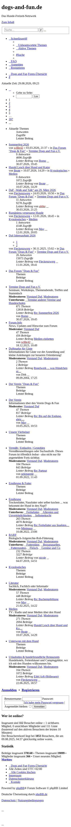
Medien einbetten (44, 338)
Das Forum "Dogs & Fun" (24, 270)
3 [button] (9, 106)
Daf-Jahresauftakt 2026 (22, 235)
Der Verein (15, 399)
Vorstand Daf (34, 296)
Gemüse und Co (51, 547)
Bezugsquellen (51, 544)
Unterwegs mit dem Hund (24, 641)
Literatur (14, 582)
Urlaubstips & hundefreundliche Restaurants (34, 657)
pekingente (27, 473)
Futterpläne (32, 544)
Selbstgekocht (43, 515)
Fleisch (34, 547)
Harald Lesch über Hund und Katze (29, 167)
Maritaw (6, 759)
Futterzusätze (18, 547)
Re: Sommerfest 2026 (46, 312)
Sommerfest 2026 (19, 144)
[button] (10, 89)
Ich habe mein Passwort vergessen (44, 702)
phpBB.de (41, 794)
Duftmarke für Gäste (20, 348)
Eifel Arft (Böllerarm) (46, 676)
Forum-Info (15, 322)
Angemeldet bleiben (16, 706)
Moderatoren (51, 296)
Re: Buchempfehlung (46, 599)
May (41, 229)
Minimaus (27, 528)
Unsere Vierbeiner (19, 432)
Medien (13, 173)
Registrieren (31, 690)
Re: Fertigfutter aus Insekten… (51, 525)
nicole (42, 557)
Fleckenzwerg (22, 193)
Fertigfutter (32, 512)
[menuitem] (31, 45)
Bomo (42, 160)
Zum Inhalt (7, 22)
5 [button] (9, 112)
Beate (17, 170)
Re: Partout (40, 470)
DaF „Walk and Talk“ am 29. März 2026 (32, 190)
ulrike (42, 206)
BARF (13, 534)
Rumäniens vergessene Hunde (26, 212)
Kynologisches (58, 170)
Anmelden (9, 690)
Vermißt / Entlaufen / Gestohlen (27, 447)
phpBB (20, 788)
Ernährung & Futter (20, 483)
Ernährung (15, 499)
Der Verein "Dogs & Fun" (24, 384)
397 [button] (11, 119)
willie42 (18, 147)
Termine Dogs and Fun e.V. (44, 151)
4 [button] (9, 109)
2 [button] (9, 103)
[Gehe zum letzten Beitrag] (48, 160)
